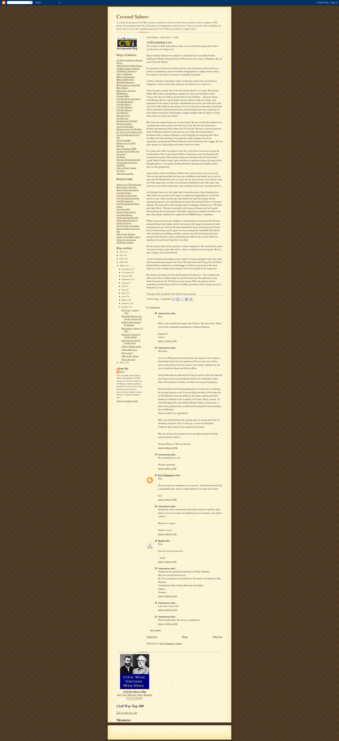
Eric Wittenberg (166, 475)
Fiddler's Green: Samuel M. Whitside (131, 323)
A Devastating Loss (129, 349)
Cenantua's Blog (123, 96)
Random (148, 694)
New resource (127, 353)
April (124, 296)
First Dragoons (123, 118)
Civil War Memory (124, 110)
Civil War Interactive (125, 201)
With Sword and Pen (125, 173)
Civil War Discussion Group (128, 198)
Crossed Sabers (132, 16)
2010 (122, 258)
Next (140, 694)
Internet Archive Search (126, 212)
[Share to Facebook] (186, 299)
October (125, 276)
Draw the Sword (123, 115)
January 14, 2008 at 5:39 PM (167, 624)
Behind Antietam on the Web (128, 85)
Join (119, 694)
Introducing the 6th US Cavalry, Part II (130, 335)
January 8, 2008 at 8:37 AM (167, 610)
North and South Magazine (128, 217)
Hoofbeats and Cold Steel (127, 121)
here (212, 141)
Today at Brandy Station (126, 167)
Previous (132, 694)
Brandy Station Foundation (128, 190)
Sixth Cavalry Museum (126, 234)
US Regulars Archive (125, 242)
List (124, 694)
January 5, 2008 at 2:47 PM (167, 341)
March (125, 300)
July (124, 286)
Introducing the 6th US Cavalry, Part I (130, 341)
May (124, 293)
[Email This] (173, 299)
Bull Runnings (122, 93)
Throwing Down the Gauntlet (129, 159)
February (126, 303)
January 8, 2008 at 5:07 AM (167, 596)
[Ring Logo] (134, 688)
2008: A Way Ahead (129, 356)
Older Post (217, 636)
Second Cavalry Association (128, 225)
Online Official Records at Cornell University (127, 221)
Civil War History (124, 104)
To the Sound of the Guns (127, 162)
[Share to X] (182, 299)
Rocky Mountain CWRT (126, 148)
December (126, 269)
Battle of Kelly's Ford (125, 79)
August (125, 282)
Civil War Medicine (124, 107)
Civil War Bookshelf (125, 101)
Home (185, 636)
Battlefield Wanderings (126, 82)
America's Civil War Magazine (129, 184)
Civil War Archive (124, 192)
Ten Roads (121, 157)
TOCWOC (121, 165)
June (124, 289)
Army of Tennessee (124, 74)
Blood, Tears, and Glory (126, 90)
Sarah (161, 540)
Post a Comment (155, 630)
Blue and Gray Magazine (127, 187)
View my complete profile (127, 401)
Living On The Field (125, 126)
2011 (122, 255)
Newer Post (152, 636)
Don (122, 371)
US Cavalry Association (126, 239)
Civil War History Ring (134, 691)
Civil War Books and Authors (129, 98)
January (125, 306)
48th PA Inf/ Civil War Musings (129, 65)
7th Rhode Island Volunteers (128, 68)
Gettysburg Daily (123, 209)
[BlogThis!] (178, 299)
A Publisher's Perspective (127, 71)
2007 (122, 362)
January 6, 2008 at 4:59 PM (167, 499)
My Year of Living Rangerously (130, 132)
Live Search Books (124, 214)
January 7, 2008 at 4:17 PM (167, 562)
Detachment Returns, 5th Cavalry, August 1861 (131, 317)
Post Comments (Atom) (171, 643)
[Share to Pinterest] (191, 299)
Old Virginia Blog (124, 140)
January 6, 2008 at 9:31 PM (167, 534)
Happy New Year (128, 359)
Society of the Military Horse (128, 237)
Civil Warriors (122, 112)
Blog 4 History (123, 87)
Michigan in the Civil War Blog (129, 129)
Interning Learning (124, 123)
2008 (122, 265)
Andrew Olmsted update (131, 346)
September (126, 279)
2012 (122, 252)
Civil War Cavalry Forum (127, 195)
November (126, 272)
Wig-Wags (121, 170)
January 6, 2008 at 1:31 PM (167, 468)
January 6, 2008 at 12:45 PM (167, 448)
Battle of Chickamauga (126, 76)
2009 (122, 262)
